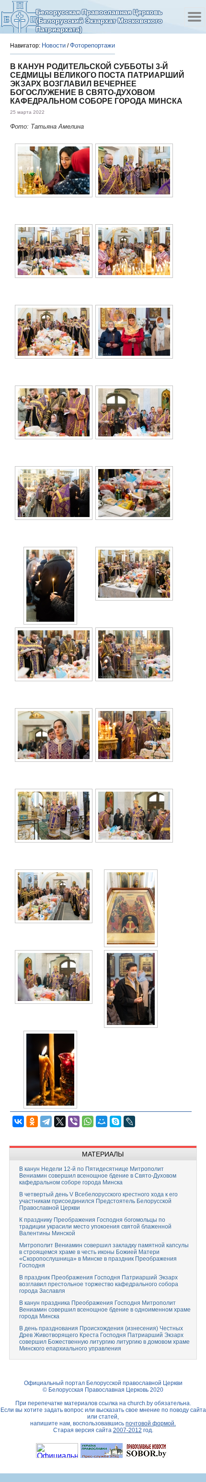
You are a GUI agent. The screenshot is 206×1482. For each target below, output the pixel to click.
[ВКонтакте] (18, 1121)
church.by (140, 1403)
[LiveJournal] (129, 1121)
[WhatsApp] (87, 1121)
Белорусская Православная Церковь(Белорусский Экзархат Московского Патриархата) (99, 20)
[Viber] (74, 1121)
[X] (60, 1121)
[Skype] (115, 1121)
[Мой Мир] (101, 1121)
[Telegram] (46, 1121)
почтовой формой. (151, 1423)
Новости (54, 45)
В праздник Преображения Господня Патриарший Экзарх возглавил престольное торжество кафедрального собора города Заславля (98, 1284)
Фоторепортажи (92, 45)
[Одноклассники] (32, 1121)
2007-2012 (127, 1430)
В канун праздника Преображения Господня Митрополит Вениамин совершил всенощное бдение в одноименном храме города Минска (105, 1310)
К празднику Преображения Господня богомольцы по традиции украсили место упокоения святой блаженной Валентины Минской (95, 1227)
